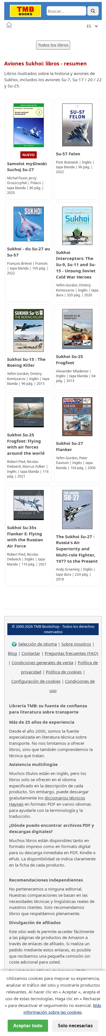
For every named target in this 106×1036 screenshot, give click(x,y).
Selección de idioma (37, 644)
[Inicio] (9, 24)
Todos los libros (53, 45)
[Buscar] (93, 11)
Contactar (30, 653)
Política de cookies (64, 672)
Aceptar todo (27, 1025)
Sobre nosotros (76, 644)
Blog (12, 653)
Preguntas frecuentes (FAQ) (71, 653)
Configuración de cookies (35, 681)
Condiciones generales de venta (42, 662)
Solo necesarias (75, 1025)
